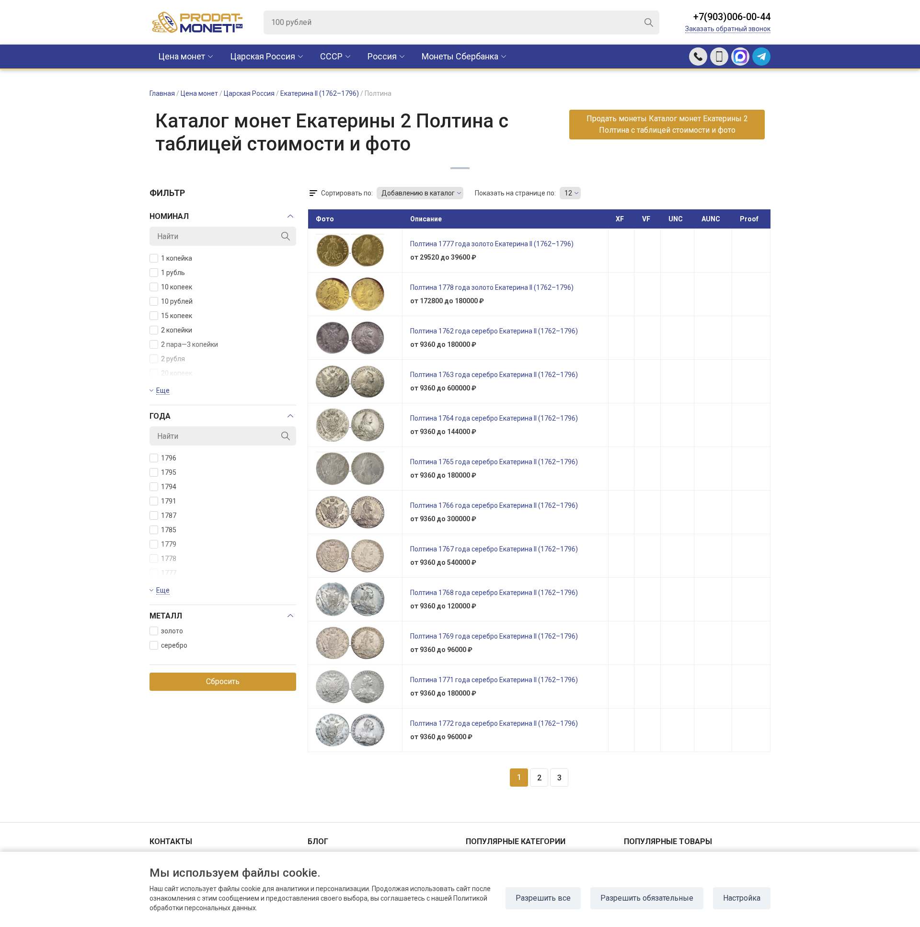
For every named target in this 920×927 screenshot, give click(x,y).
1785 (168, 530)
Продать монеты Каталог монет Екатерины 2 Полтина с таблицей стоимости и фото (667, 124)
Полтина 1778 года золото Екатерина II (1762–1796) (492, 287)
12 (568, 193)
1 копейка (176, 258)
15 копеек (176, 316)
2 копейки (176, 330)
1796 (168, 458)
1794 (168, 487)
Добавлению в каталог (418, 193)
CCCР (331, 56)
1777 (168, 573)
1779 (168, 544)
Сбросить (223, 681)
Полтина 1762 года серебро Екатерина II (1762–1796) (494, 331)
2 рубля (173, 359)
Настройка (741, 898)
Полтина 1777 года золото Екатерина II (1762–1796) (492, 244)
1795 (168, 472)
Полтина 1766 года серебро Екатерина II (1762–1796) (494, 505)
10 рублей (177, 301)
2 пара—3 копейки (189, 344)
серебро (174, 645)
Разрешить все (543, 898)
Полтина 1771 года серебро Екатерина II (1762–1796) (494, 680)
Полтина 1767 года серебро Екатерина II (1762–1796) (494, 549)
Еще (163, 390)
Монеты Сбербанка (460, 56)
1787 (168, 515)
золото (172, 631)
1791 (168, 501)
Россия (382, 56)
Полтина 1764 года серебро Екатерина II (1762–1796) (494, 418)
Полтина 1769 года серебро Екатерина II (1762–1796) (494, 636)
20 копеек (176, 373)
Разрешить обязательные (646, 898)
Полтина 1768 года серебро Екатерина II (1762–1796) (494, 592)
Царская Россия (262, 56)
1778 (168, 558)
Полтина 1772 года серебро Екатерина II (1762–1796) (494, 723)
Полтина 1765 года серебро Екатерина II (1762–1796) (494, 462)
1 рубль (173, 272)
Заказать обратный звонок (727, 29)
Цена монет (181, 56)
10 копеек (176, 287)
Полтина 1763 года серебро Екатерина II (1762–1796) (494, 374)
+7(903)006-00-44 (731, 17)
